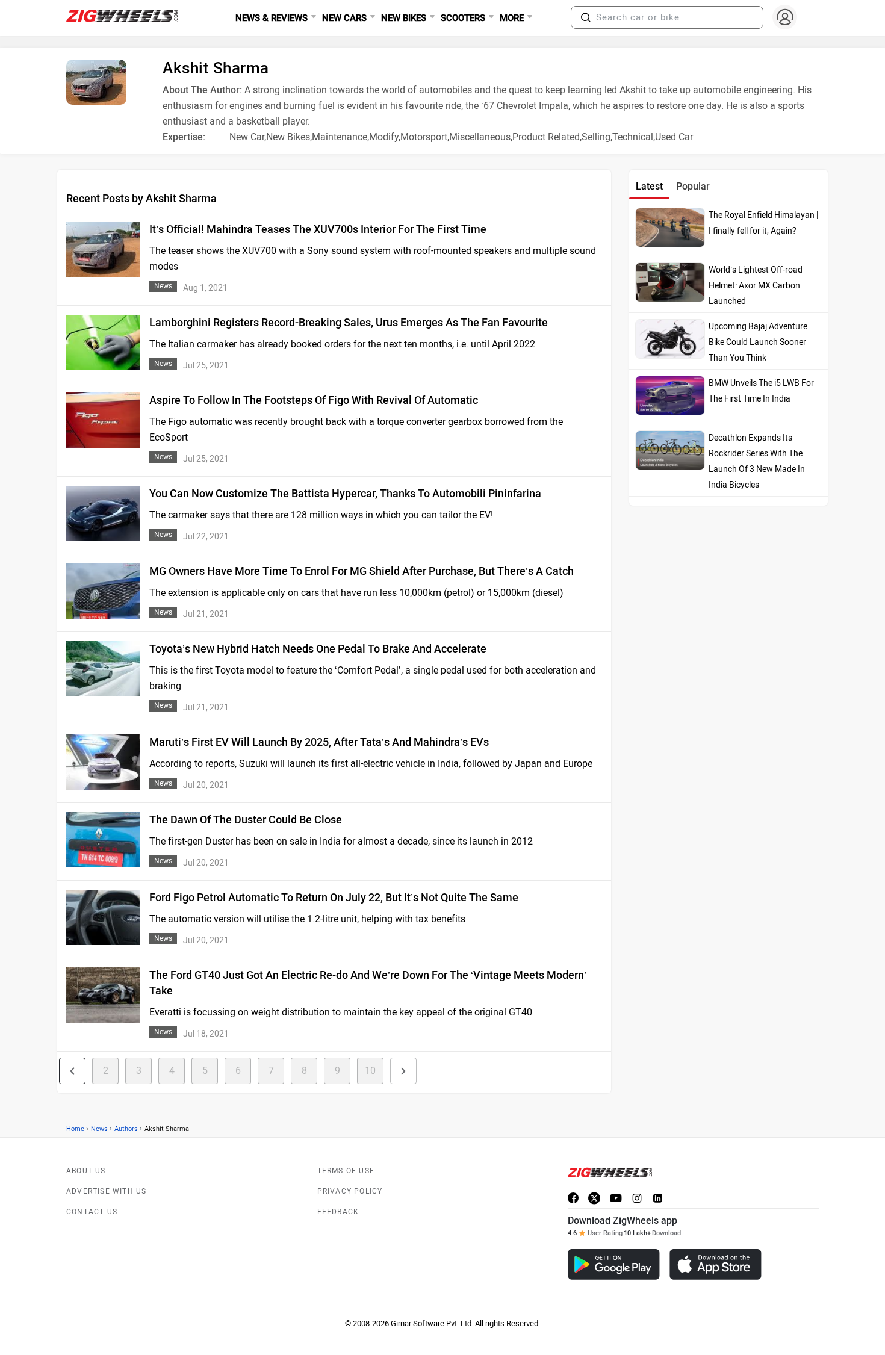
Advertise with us (106, 1191)
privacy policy (350, 1191)
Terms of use (345, 1171)
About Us (86, 1171)
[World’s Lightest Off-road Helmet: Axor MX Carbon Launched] (670, 282)
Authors (126, 1129)
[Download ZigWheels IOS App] (715, 1264)
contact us (91, 1212)
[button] (586, 17)
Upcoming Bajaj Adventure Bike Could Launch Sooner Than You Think (758, 342)
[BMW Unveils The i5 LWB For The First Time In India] (670, 395)
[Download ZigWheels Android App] (614, 1264)
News (99, 1129)
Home (75, 1129)
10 (370, 1070)
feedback (338, 1212)
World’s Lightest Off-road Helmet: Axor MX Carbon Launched (756, 285)
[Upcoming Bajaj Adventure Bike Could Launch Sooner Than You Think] (670, 339)
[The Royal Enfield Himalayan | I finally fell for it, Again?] (670, 227)
